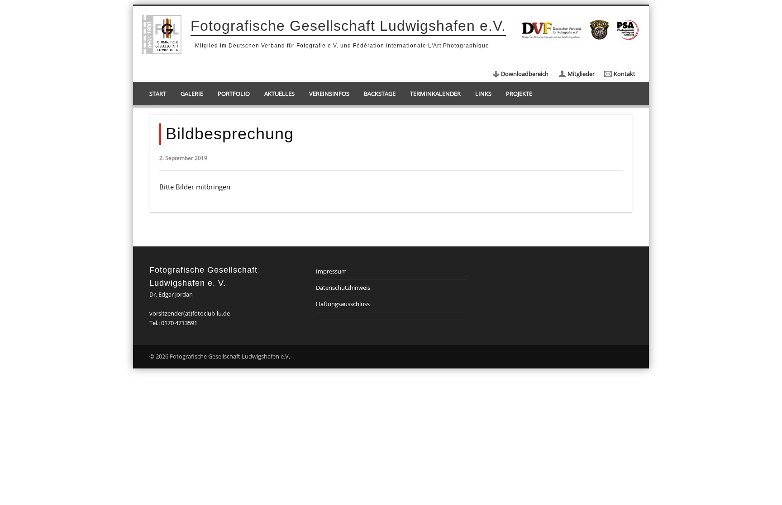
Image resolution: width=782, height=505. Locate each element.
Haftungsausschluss (343, 304)
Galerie (192, 94)
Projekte (519, 94)
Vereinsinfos (329, 94)
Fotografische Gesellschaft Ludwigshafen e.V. (348, 26)
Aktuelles (279, 94)
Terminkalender (435, 94)
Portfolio (234, 94)
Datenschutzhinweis (343, 287)
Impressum (331, 271)
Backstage (380, 94)
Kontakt (624, 74)
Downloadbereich (524, 74)
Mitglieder (581, 74)
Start (157, 94)
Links (483, 94)
